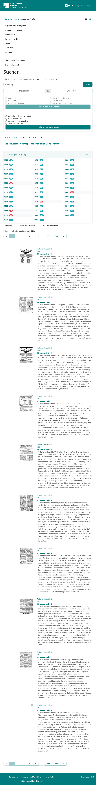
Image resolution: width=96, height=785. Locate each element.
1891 (67, 192)
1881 (36, 210)
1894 (67, 206)
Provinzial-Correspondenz (18, 121)
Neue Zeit (12, 101)
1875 (36, 183)
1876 (36, 187)
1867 (6, 210)
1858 (6, 169)
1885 (67, 164)
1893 (67, 201)
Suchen (87, 84)
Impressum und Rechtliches (31, 777)
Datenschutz (13, 777)
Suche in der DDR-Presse (48, 106)
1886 (67, 169)
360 (56, 236)
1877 (36, 192)
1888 (67, 178)
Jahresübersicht (11, 39)
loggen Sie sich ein (13, 137)
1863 (6, 192)
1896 (67, 215)
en (90, 19)
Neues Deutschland (16, 103)
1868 (6, 215)
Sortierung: (8, 226)
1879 (36, 201)
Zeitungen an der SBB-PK (15, 60)
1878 (36, 197)
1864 (6, 197)
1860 (6, 178)
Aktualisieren (52, 225)
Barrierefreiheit (50, 777)
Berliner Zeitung (14, 98)
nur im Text (57, 101)
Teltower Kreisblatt (15, 124)
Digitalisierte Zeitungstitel (15, 26)
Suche (17, 19)
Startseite (8, 19)
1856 (6, 160)
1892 (67, 197)
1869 (6, 220)
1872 (36, 169)
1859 (6, 174)
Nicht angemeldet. (87, 777)
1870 (36, 160)
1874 (36, 178)
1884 (67, 160)
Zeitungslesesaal (12, 65)
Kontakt (8, 52)
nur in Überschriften (61, 98)
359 (48, 236)
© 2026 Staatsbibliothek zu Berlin (31, 781)
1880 (36, 206)
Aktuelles (9, 48)
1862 (6, 187)
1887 (67, 174)
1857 (6, 164)
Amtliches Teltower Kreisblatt (19, 116)
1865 (6, 201)
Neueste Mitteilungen (17, 119)
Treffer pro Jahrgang (16, 154)
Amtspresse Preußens (14, 30)
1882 (36, 215)
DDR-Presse (10, 34)
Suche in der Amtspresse (48, 127)
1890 (67, 187)
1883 (36, 220)
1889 (67, 183)
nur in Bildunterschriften (62, 103)
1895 (67, 210)
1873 (36, 174)
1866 (6, 206)
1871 (36, 164)
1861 (6, 183)
